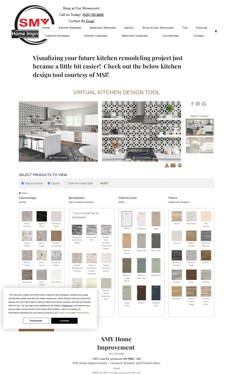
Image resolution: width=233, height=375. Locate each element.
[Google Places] (216, 31)
